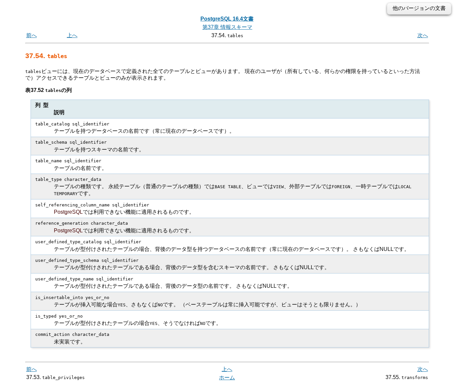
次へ (422, 35)
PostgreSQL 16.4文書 (227, 19)
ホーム (227, 377)
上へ (72, 35)
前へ (31, 35)
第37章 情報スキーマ (227, 27)
